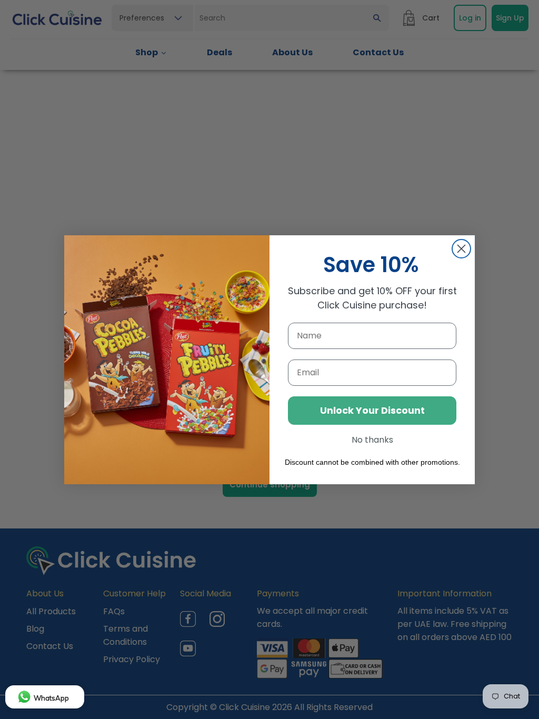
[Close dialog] (461, 248)
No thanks (372, 440)
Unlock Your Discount (372, 410)
